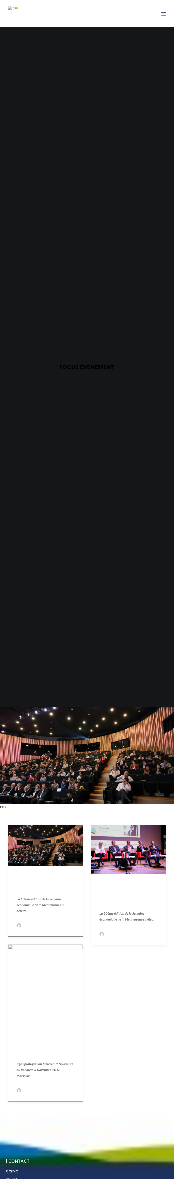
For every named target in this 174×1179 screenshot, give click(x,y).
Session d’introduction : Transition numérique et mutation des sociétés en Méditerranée (127, 894)
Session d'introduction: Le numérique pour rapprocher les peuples (45, 883)
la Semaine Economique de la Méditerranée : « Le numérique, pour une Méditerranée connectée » (45, 1042)
